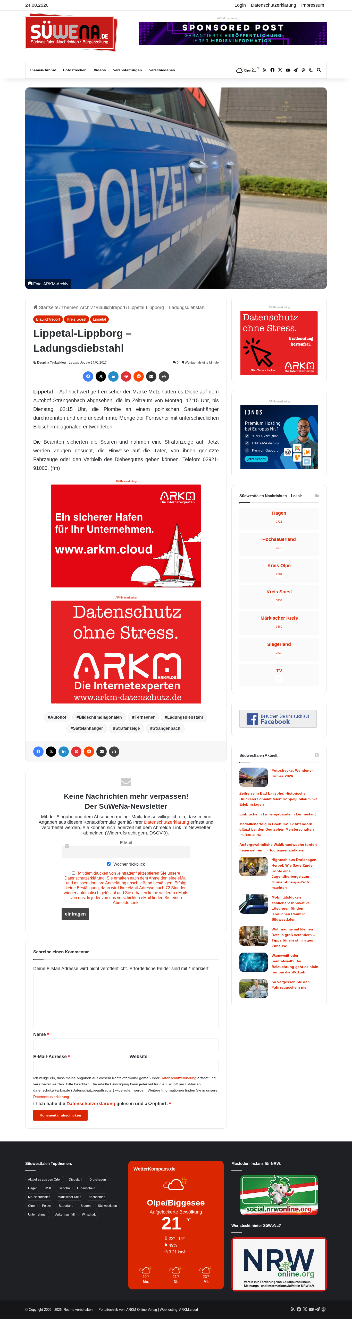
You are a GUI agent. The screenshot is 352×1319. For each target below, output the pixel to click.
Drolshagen (97, 1179)
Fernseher (145, 717)
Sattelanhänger (88, 728)
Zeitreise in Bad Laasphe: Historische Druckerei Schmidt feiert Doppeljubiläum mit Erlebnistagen (278, 798)
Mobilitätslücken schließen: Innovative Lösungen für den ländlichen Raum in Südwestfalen (291, 908)
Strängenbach (166, 728)
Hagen (33, 1188)
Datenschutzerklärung (273, 5)
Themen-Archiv (42, 70)
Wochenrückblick (128, 864)
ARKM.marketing (227, 18)
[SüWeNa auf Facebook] (278, 726)
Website (138, 1056)
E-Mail (126, 842)
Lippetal (99, 319)
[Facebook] (88, 376)
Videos (100, 70)
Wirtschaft (89, 1214)
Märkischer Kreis (69, 1197)
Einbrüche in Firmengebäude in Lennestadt (277, 814)
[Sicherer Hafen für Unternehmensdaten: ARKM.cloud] (126, 535)
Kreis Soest (76, 319)
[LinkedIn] (113, 376)
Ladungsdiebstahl (185, 717)
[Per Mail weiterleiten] (151, 376)
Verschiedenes (162, 70)
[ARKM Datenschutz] (126, 652)
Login (240, 5)
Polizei (47, 1206)
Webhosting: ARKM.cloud (179, 1310)
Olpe (31, 1206)
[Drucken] (164, 376)
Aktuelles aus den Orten (45, 1179)
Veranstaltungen (127, 70)
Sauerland (66, 1206)
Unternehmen (37, 1214)
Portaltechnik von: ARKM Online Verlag (127, 1310)
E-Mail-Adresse (51, 1056)
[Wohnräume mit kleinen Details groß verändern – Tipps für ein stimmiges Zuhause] (253, 936)
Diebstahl (75, 1179)
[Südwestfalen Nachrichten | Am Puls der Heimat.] (71, 32)
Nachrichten (96, 1197)
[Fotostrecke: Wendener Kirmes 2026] (253, 777)
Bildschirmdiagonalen (100, 717)
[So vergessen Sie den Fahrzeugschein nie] (253, 988)
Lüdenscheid (86, 1188)
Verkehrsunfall (65, 1214)
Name (41, 1034)
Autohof (58, 717)
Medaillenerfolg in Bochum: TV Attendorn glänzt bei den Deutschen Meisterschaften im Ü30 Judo (276, 829)
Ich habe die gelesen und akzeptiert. (104, 1103)
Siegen (86, 1206)
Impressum (312, 5)
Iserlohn (64, 1188)
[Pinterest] (126, 376)
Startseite (48, 307)
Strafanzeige (127, 728)
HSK (48, 1188)
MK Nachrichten (39, 1197)
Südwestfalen (107, 1206)
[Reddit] (138, 376)
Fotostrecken (75, 70)
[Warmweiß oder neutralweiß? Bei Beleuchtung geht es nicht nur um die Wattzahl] (253, 962)
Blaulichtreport (110, 307)
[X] (101, 376)
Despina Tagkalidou (51, 362)
